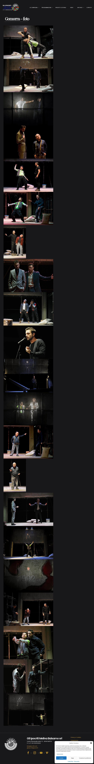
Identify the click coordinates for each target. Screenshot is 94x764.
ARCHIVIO (79, 7)
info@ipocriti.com (32, 746)
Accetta (61, 758)
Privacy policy (76, 761)
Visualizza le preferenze (85, 758)
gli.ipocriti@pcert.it (32, 747)
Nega (72, 758)
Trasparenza (74, 740)
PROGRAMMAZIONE (46, 7)
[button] (91, 743)
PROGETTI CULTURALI (60, 7)
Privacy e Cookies (76, 737)
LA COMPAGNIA (34, 7)
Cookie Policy (70, 761)
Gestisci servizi (60, 754)
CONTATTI (89, 7)
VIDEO (71, 7)
